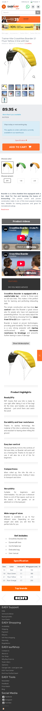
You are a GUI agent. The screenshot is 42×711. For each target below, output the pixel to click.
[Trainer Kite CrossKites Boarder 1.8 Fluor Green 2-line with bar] (21, 167)
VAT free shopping (8, 637)
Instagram (8, 700)
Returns (4, 635)
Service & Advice (7, 614)
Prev (4, 63)
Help (3, 611)
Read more (5, 209)
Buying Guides (7, 616)
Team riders (6, 662)
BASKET (38, 7)
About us (5, 653)
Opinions (5, 665)
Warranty (5, 640)
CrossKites (28, 43)
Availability (5, 626)
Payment (5, 632)
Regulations (6, 643)
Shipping (5, 629)
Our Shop (5, 656)
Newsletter (5, 681)
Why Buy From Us (8, 659)
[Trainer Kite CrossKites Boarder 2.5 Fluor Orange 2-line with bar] (34, 167)
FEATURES (12, 281)
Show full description (21, 343)
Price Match (6, 686)
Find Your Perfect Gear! (10, 673)
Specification (20, 140)
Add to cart (18, 147)
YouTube (8, 703)
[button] (39, 355)
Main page (5, 33)
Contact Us (5, 651)
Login (33, 7)
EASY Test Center (8, 670)
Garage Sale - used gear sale (12, 668)
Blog (3, 689)
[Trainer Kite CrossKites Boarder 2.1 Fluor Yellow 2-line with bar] (20, 63)
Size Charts (6, 619)
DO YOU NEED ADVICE (18, 287)
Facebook (8, 697)
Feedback (5, 683)
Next (36, 63)
